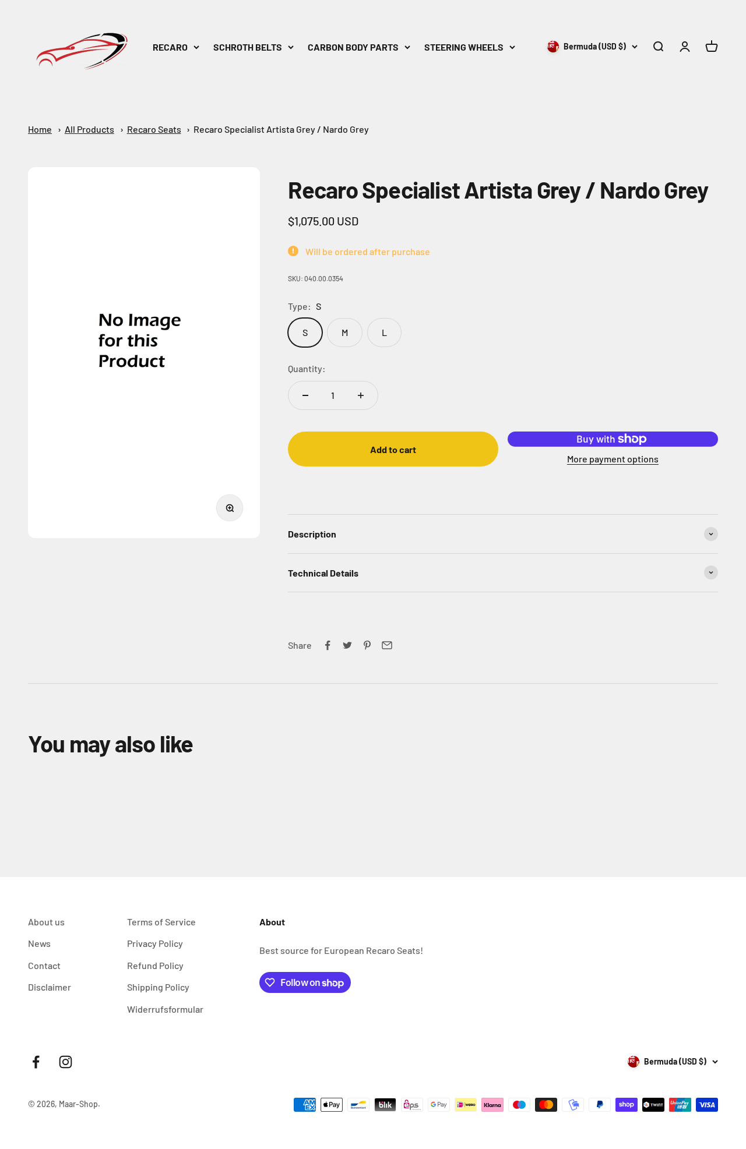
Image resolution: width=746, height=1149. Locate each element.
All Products (89, 129)
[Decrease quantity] (305, 395)
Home (40, 129)
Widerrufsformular (165, 1008)
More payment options (613, 458)
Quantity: (307, 368)
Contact (44, 965)
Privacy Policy (155, 943)
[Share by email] (387, 645)
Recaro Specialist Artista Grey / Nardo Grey (281, 129)
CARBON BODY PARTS (353, 46)
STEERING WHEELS (464, 46)
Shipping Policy (158, 986)
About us (46, 921)
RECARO (170, 46)
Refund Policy (155, 965)
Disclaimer (49, 986)
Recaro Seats (154, 129)
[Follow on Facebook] (36, 1062)
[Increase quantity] (361, 395)
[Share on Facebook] (327, 645)
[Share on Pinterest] (367, 645)
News (39, 943)
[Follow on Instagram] (65, 1062)
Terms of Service (161, 921)
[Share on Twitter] (347, 645)
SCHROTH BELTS (247, 46)
